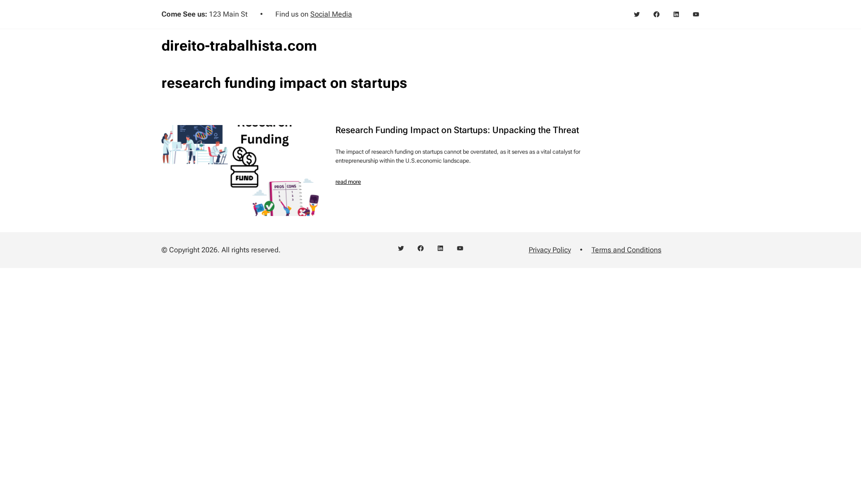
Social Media (331, 14)
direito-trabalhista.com (239, 45)
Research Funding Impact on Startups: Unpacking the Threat (457, 130)
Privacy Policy (550, 250)
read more (348, 181)
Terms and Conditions (626, 250)
